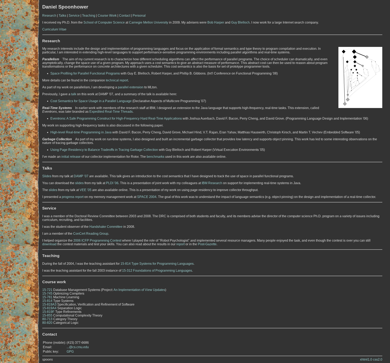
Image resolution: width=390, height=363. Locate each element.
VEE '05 (85, 190)
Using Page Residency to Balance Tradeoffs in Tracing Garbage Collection (104, 149)
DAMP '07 (81, 176)
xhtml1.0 (366, 359)
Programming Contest (105, 240)
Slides (46, 176)
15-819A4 (49, 308)
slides (79, 183)
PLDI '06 (112, 183)
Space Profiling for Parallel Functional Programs (85, 73)
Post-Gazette (207, 244)
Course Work (107, 15)
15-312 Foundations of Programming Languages (157, 270)
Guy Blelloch (240, 22)
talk (73, 94)
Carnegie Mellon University (148, 22)
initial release (71, 156)
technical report (117, 80)
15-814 (47, 300)
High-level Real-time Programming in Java (81, 132)
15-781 (47, 297)
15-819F (48, 311)
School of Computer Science (104, 22)
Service (74, 15)
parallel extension (130, 87)
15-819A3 (49, 304)
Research (49, 15)
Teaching (88, 15)
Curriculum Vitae (54, 29)
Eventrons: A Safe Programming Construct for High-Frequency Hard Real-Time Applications (116, 118)
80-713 (47, 319)
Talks (62, 15)
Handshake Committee (105, 226)
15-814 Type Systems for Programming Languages (157, 263)
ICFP (85, 240)
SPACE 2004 (146, 197)
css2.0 (377, 359)
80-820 (47, 322)
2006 (77, 240)
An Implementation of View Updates (139, 290)
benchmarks (155, 156)
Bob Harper (215, 22)
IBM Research (212, 183)
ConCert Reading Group (90, 233)
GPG (70, 351)
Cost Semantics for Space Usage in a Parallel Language (91, 101)
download (49, 244)
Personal (139, 15)
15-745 (47, 293)
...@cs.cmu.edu (78, 347)
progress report (72, 197)
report (180, 244)
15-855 (47, 315)
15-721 (47, 290)
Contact (124, 15)
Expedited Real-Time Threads (111, 111)
